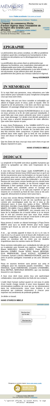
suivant (47, 29)
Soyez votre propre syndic (34, 383)
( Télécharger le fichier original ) (25, 30)
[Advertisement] (25, 351)
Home (11, 16)
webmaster (34, 397)
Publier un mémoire (20, 16)
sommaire (46, 27)
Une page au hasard (34, 16)
